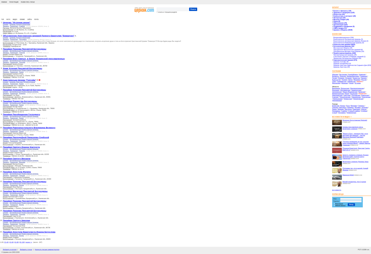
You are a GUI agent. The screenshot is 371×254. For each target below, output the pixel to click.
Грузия (334, 78)
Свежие (22, 19)
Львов (21, 72)
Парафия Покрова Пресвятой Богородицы (24, 49)
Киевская (362, 92)
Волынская (345, 88)
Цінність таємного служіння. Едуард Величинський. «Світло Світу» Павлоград (355, 156)
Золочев (22, 62)
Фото (8, 19)
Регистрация (13, 2)
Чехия (351, 83)
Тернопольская (345, 97)
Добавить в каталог (10, 249)
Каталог (335, 7)
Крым (347, 93)
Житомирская (345, 90)
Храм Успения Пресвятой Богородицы (22, 68)
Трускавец (23, 39)
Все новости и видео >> (342, 116)
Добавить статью (26, 249)
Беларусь (335, 76)
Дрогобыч (342, 107)
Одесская (347, 95)
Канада (363, 78)
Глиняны (361, 106)
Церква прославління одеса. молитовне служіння (353, 128)
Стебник (364, 111)
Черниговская (358, 99)
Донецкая (335, 90)
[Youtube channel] (39, 80)
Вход (351, 204)
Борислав (335, 106)
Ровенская (365, 95)
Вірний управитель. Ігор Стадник (354, 182)
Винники (22, 162)
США (334, 81)
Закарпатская (356, 90)
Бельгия (343, 76)
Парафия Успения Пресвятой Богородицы (24, 90)
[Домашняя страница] (37, 80)
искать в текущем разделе (167, 12)
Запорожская (337, 92)
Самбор (22, 26)
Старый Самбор (354, 111)
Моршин (341, 109)
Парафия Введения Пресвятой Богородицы (25, 191)
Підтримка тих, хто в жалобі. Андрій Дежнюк (355, 169)
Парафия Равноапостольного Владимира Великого (29, 128)
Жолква (357, 107)
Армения (362, 74)
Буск (348, 106)
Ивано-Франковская (350, 92)
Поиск (193, 9)
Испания (348, 78)
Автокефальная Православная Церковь (24, 51)
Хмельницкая (337, 99)
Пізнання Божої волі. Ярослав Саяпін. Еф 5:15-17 (356, 149)
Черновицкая (337, 100)
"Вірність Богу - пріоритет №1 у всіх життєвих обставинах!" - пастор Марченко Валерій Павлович (355, 135)
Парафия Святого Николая (16, 220)
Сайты (29, 19)
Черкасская (348, 99)
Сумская (335, 97)
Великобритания (353, 76)
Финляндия (336, 83)
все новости (336, 190)
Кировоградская (338, 93)
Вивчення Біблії (348, 175)
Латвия (344, 80)
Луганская (353, 93)
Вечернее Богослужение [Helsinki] (355, 120)
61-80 (17, 242)
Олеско (363, 109)
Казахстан (356, 78)
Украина (6, 26)
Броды (21, 185)
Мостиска (348, 109)
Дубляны (22, 93)
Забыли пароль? (340, 205)
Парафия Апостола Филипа (17, 172)
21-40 (6, 242)
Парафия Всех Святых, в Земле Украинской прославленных (34, 59)
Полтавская (356, 95)
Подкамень (336, 111)
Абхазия (335, 74)
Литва (350, 80)
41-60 (11, 242)
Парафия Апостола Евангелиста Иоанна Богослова (29, 232)
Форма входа (338, 194)
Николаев (356, 109)
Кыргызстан (336, 80)
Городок (22, 52)
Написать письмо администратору (47, 249)
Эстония (358, 83)
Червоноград (351, 113)
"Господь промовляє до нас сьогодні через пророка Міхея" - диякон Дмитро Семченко (356, 143)
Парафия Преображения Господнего (21, 114)
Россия (363, 80)
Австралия (343, 74)
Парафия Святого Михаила (16, 158)
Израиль (341, 78)
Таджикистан (341, 81)
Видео (15, 19)
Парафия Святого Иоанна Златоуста (21, 147)
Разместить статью (28, 2)
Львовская (14, 26)
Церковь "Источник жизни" (16, 22)
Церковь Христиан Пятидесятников (22, 82)
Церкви (5, 24)
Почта (36, 19)
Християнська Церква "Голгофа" (19, 80)
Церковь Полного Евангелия (20, 24)
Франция (344, 83)
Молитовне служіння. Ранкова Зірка (355, 161)
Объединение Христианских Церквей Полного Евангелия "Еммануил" (38, 36)
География (336, 71)
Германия (363, 76)
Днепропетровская (357, 88)
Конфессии (337, 34)
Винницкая (336, 88)
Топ (2, 19)
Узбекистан (351, 81)
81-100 (22, 242)
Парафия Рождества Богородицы (20, 101)
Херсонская (366, 97)
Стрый (334, 113)
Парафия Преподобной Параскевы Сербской (26, 137)
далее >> (29, 242)
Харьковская (356, 97)
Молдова (357, 80)
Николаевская (337, 95)
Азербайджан (353, 74)
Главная (4, 2)
